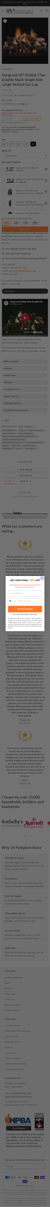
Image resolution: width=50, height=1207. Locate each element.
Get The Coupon (25, 609)
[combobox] (12, 601)
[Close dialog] (42, 578)
